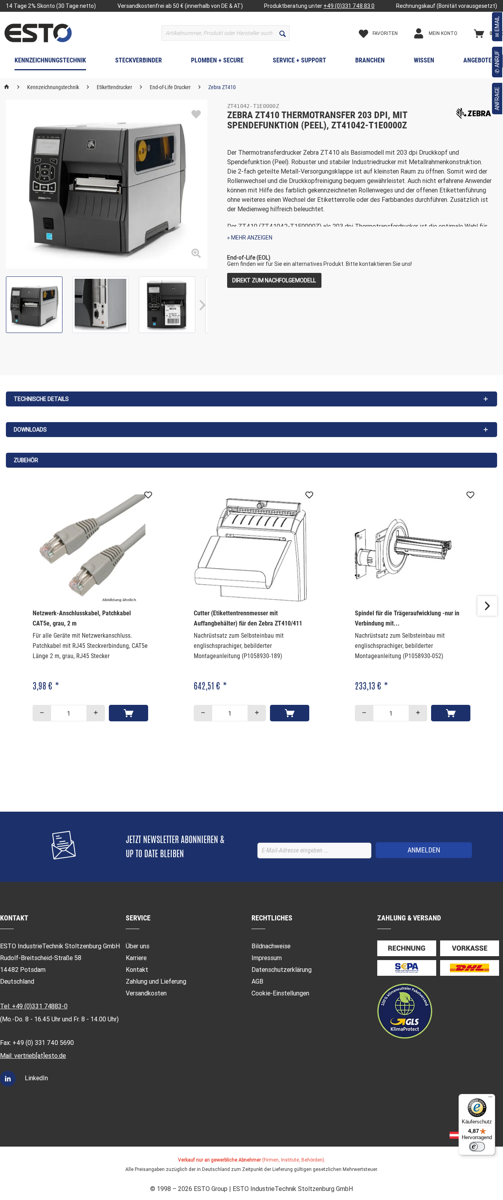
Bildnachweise (271, 946)
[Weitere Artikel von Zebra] (473, 113)
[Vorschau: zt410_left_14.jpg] (34, 304)
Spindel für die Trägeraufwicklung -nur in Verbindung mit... (407, 618)
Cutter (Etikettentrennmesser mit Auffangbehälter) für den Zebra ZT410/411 (248, 618)
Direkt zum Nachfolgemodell (274, 280)
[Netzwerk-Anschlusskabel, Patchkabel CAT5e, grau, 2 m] (90, 549)
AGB (257, 981)
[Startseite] (6, 87)
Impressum (267, 958)
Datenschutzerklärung (282, 969)
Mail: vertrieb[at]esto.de (33, 1055)
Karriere (136, 958)
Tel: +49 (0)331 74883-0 (34, 1006)
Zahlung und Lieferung (156, 981)
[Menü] (490, 1098)
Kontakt (137, 969)
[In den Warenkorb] (128, 713)
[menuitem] (226, 33)
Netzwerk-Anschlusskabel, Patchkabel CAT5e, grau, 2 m (82, 618)
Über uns (137, 946)
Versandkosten (146, 993)
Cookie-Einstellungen (280, 993)
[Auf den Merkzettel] (196, 114)
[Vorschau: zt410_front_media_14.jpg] (167, 304)
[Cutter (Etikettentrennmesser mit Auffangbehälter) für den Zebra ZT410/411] (251, 549)
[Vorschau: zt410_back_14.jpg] (100, 304)
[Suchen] (282, 33)
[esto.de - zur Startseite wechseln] (38, 33)
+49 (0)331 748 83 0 (348, 6)
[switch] (477, 1146)
